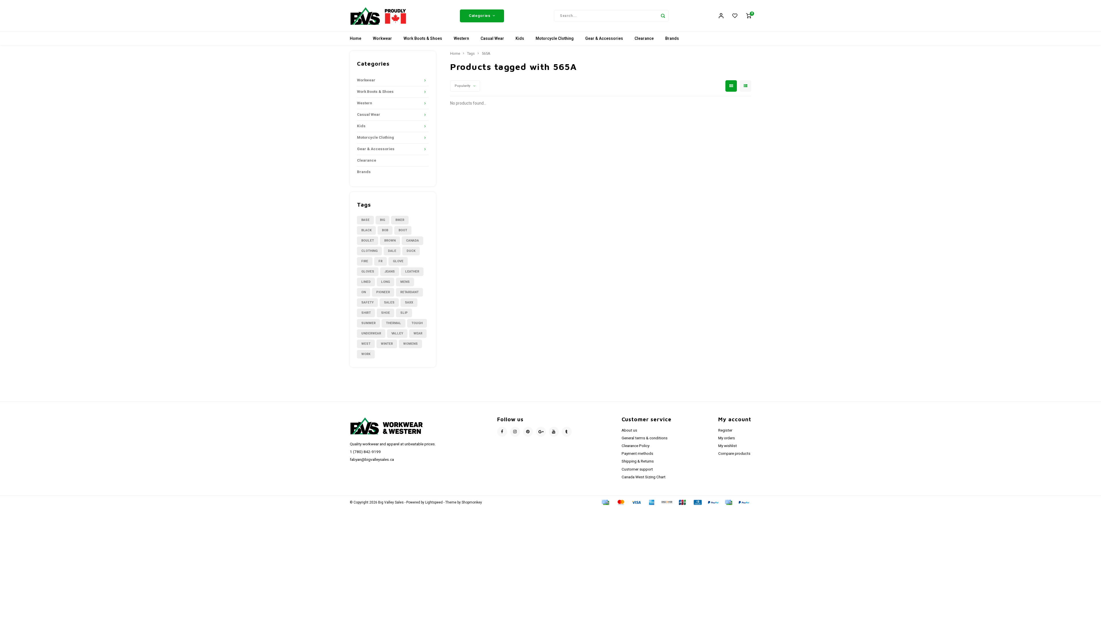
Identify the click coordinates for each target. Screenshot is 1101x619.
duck (411, 250)
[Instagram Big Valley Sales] (515, 432)
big (382, 220)
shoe (385, 312)
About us (629, 430)
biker (399, 220)
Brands (672, 39)
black (366, 230)
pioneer (383, 292)
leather (412, 271)
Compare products (734, 454)
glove (398, 261)
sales (389, 302)
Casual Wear (492, 39)
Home (355, 39)
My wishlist (727, 446)
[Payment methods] (605, 502)
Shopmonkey (472, 502)
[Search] (663, 15)
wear (417, 333)
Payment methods (637, 454)
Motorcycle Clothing (555, 39)
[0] (748, 16)
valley (397, 333)
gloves (367, 271)
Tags (471, 53)
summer (368, 323)
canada (412, 240)
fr (380, 261)
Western (461, 39)
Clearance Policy (635, 446)
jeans (389, 271)
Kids (520, 39)
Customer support (637, 469)
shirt (366, 312)
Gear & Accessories (604, 39)
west (365, 343)
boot (403, 230)
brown (390, 240)
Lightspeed (434, 502)
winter (387, 343)
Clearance (644, 39)
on (363, 292)
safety (367, 302)
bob (385, 230)
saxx (409, 302)
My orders (726, 438)
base (365, 220)
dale (392, 250)
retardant (409, 292)
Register (725, 430)
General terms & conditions (644, 438)
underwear (371, 333)
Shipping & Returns (638, 461)
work (365, 354)
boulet (367, 240)
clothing (369, 250)
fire (364, 261)
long (385, 281)
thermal (393, 323)
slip (404, 312)
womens (410, 343)
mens (405, 281)
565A (486, 53)
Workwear (382, 39)
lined (366, 281)
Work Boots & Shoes (422, 39)
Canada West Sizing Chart (643, 477)
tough (417, 323)
